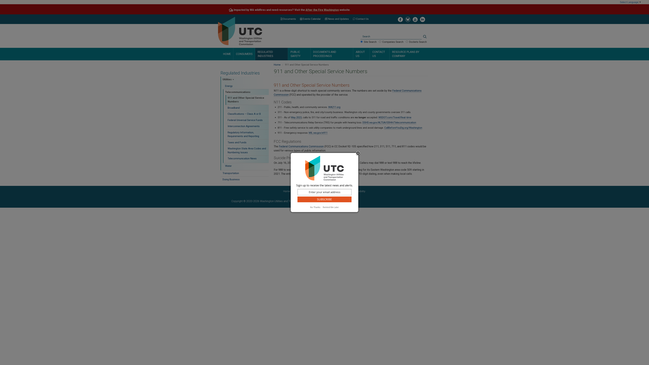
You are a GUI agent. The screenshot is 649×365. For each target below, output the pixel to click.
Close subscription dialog (357, 153)
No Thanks (315, 207)
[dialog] (324, 182)
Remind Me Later (331, 207)
